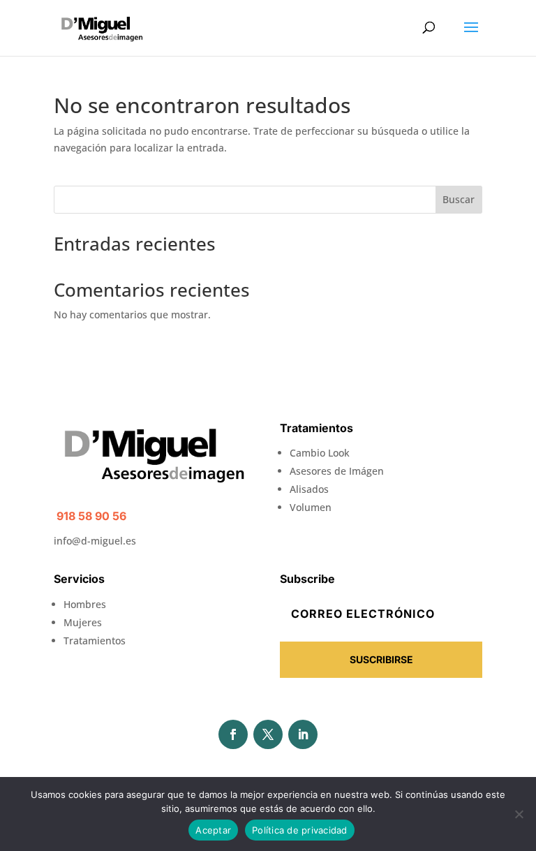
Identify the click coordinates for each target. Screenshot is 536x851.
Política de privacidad (300, 830)
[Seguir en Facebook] (233, 734)
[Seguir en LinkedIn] (303, 734)
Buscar (458, 199)
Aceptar (213, 830)
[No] (519, 814)
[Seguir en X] (268, 734)
